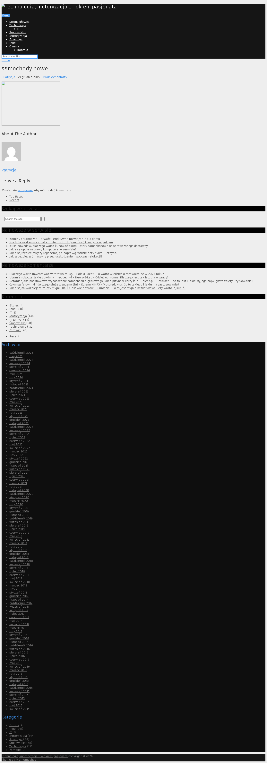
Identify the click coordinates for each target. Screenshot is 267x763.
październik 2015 (21, 688)
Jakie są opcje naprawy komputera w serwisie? (42, 249)
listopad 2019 (18, 515)
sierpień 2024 (19, 367)
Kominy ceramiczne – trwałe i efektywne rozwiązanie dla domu (54, 239)
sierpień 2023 (19, 391)
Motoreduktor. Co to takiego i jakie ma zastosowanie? (141, 284)
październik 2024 (21, 360)
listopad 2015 (18, 684)
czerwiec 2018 (19, 575)
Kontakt (22, 50)
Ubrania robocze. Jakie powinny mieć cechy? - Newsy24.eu (50, 277)
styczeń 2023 (18, 416)
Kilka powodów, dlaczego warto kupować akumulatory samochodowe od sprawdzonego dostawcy (78, 246)
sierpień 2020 (19, 497)
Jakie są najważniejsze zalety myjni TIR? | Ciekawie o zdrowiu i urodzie (59, 288)
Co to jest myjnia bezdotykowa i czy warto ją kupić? (149, 288)
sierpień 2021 (18, 472)
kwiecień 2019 (19, 539)
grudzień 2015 (19, 680)
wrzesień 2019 (19, 522)
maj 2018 (15, 578)
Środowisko (17, 32)
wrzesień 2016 (19, 649)
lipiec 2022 (17, 437)
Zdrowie (15, 330)
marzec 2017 (18, 628)
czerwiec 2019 (19, 532)
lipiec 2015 (17, 698)
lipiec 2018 (17, 571)
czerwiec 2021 (19, 479)
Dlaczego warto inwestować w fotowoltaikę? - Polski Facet (51, 274)
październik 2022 (21, 427)
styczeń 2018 (18, 592)
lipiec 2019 (17, 529)
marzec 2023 (18, 409)
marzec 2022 (18, 451)
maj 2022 (15, 444)
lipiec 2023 (17, 395)
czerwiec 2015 (19, 702)
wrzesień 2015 (19, 691)
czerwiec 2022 (19, 441)
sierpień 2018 (19, 568)
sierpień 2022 (19, 434)
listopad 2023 (18, 384)
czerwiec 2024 (19, 370)
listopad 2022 (19, 423)
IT (18, 29)
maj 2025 (15, 356)
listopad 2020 (19, 490)
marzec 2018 (18, 585)
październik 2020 (21, 494)
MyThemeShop (26, 759)
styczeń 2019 (18, 550)
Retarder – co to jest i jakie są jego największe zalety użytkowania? (205, 281)
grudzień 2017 (19, 596)
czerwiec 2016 (19, 659)
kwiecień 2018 (19, 582)
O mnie (14, 46)
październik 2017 (20, 603)
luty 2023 (15, 412)
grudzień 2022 (19, 419)
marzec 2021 (18, 483)
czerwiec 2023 (19, 398)
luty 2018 (16, 589)
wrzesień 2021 (19, 469)
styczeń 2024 (18, 381)
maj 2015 (15, 705)
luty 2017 (15, 631)
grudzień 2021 (19, 462)
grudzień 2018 (19, 553)
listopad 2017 (18, 599)
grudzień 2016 (19, 638)
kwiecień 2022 (19, 448)
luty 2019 (15, 546)
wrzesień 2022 (19, 430)
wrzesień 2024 (19, 363)
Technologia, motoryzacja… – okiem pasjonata (35, 756)
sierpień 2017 (18, 610)
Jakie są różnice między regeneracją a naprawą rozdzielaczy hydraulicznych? (63, 253)
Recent (14, 200)
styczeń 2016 (18, 677)
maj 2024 (16, 374)
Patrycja (9, 77)
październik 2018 (21, 561)
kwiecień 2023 (19, 405)
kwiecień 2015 (19, 709)
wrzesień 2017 (19, 606)
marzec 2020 (18, 501)
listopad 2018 (19, 557)
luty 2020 (16, 504)
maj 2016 (15, 663)
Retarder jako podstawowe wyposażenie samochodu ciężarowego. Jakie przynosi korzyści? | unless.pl (81, 281)
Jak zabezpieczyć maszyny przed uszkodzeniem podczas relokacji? (55, 256)
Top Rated (16, 196)
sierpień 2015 (18, 695)
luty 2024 (16, 377)
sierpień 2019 (18, 525)
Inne (12, 43)
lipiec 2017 (16, 613)
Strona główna (19, 22)
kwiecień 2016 (19, 666)
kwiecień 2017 (19, 624)
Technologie (17, 25)
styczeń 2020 (18, 508)
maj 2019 (15, 536)
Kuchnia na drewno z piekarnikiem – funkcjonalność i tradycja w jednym (61, 242)
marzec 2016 (18, 670)
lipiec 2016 (17, 656)
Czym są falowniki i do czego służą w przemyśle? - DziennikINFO (54, 284)
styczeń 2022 (18, 458)
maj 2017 (15, 621)
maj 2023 (15, 402)
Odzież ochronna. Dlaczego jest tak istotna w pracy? (131, 277)
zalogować (25, 190)
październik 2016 (21, 645)
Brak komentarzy (54, 77)
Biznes (14, 305)
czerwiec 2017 (19, 617)
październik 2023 (21, 388)
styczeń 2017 (18, 635)
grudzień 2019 (19, 511)
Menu (6, 15)
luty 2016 (15, 673)
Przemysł (15, 39)
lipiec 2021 (17, 476)
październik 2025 (21, 352)
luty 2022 (16, 455)
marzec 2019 (18, 543)
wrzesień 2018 (19, 564)
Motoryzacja (18, 36)
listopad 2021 (18, 465)
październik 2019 (21, 518)
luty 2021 (15, 486)
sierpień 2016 (19, 652)
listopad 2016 (18, 642)
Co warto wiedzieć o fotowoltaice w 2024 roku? (130, 274)
